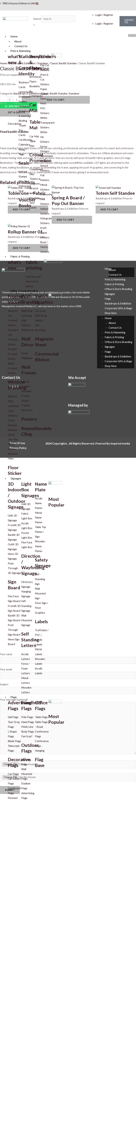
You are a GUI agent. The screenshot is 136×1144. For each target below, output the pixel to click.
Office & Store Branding (24, 291)
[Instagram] (131, 3)
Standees (74, 93)
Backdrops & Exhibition (118, 303)
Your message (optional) (14, 699)
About (18, 41)
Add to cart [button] (65, 219)
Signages (15, 478)
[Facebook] (129, 3)
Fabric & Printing (20, 256)
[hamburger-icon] (132, 35)
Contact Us (20, 46)
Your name (6, 654)
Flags (13, 697)
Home (14, 36)
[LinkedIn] (134, 3)
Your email (6, 669)
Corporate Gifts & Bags (118, 308)
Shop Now (111, 313)
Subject (4, 684)
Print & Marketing (20, 51)
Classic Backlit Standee (63, 63)
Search (37, 18)
